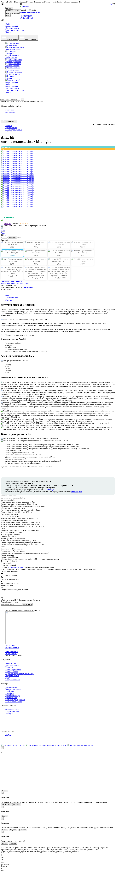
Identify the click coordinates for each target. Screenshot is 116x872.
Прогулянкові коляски (14, 690)
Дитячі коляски (11, 687)
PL (111, 4)
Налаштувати (6, 804)
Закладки (9, 714)
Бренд (7, 678)
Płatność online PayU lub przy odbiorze (15, 283)
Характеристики (11, 297)
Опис (7, 295)
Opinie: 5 (7, 224)
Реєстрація (9, 110)
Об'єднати (13, 830)
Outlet (7, 24)
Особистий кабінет (12, 709)
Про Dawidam (10, 663)
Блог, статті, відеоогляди (14, 30)
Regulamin (9, 668)
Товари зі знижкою (12, 680)
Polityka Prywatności (13, 670)
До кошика (16, 804)
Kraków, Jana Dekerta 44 (30, 12)
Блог (8, 15)
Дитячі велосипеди (12, 696)
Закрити (4, 791)
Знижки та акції (11, 26)
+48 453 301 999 (19, 745)
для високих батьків (15, 567)
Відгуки (9, 300)
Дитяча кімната (11, 698)
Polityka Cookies (11, 672)
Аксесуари (9, 692)
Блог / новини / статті (13, 702)
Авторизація (10, 112)
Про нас (9, 8)
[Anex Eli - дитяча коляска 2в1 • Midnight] (17, 151)
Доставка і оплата (12, 13)
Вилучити (13, 843)
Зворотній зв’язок (12, 676)
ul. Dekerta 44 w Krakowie (52, 2)
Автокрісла (9, 694)
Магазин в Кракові (12, 11)
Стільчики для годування (15, 700)
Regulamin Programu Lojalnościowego (19, 674)
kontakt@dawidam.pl (85, 745)
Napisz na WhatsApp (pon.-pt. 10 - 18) (53, 745)
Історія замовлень (12, 711)
